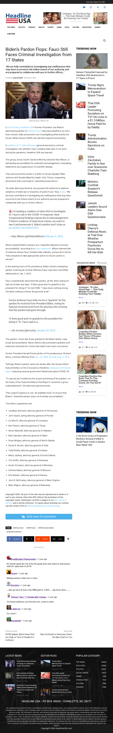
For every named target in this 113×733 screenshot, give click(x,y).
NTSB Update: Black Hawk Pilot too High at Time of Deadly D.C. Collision (20, 637)
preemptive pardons (14, 532)
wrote (62, 191)
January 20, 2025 (45, 330)
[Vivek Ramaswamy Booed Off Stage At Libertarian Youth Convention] (10, 663)
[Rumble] (91, 7)
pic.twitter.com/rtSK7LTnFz (24, 227)
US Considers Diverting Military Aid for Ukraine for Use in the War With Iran (26, 675)
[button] (104, 40)
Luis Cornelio (18, 78)
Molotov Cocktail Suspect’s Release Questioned (95, 188)
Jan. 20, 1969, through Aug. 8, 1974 (51, 357)
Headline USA (27, 127)
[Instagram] (104, 7)
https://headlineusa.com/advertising (43, 506)
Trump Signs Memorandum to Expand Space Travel (97, 90)
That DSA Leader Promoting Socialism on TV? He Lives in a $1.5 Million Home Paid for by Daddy (97, 115)
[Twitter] (98, 7)
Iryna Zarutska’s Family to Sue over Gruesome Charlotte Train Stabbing (97, 165)
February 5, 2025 (54, 236)
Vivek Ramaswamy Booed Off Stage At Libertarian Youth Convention (26, 663)
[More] (68, 539)
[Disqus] (39, 588)
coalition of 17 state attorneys (21, 145)
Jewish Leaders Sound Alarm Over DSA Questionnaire (97, 210)
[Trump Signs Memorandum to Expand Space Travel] (80, 86)
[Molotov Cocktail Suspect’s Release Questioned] (80, 183)
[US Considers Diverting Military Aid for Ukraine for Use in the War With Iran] (10, 675)
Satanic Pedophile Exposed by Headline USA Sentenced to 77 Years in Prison (91, 75)
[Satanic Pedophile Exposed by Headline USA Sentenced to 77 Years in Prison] (91, 61)
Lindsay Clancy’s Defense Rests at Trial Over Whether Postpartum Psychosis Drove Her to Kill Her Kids (97, 238)
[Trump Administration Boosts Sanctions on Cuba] (80, 136)
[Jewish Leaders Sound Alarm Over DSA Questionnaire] (80, 205)
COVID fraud (30, 528)
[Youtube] (84, 7)
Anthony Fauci (34, 131)
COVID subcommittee (46, 528)
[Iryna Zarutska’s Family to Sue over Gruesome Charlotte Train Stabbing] (80, 158)
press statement (43, 248)
